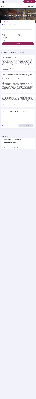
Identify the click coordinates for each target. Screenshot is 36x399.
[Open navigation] (34, 6)
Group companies (3, 244)
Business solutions (3, 248)
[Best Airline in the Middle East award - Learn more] (3, 292)
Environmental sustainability (5, 241)
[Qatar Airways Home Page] (1, 6)
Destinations (6, 52)
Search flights (26, 125)
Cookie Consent (4, 300)
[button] (18, 153)
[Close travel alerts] (34, 4)
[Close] (1, 1)
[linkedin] (6, 270)
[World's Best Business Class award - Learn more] (3, 282)
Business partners (3, 251)
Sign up (32, 6)
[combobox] (9, 114)
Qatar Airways (3, 229)
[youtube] (9, 270)
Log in (29, 6)
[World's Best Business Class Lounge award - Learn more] (3, 287)
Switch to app (29, 1)
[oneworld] (3, 6)
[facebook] (2, 270)
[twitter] (4, 270)
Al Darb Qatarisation (4, 238)
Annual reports (3, 239)
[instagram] (11, 270)
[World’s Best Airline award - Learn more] (3, 278)
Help (1, 255)
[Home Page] (1, 52)
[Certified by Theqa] (4, 261)
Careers (2, 233)
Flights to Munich (13, 52)
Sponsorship (3, 236)
